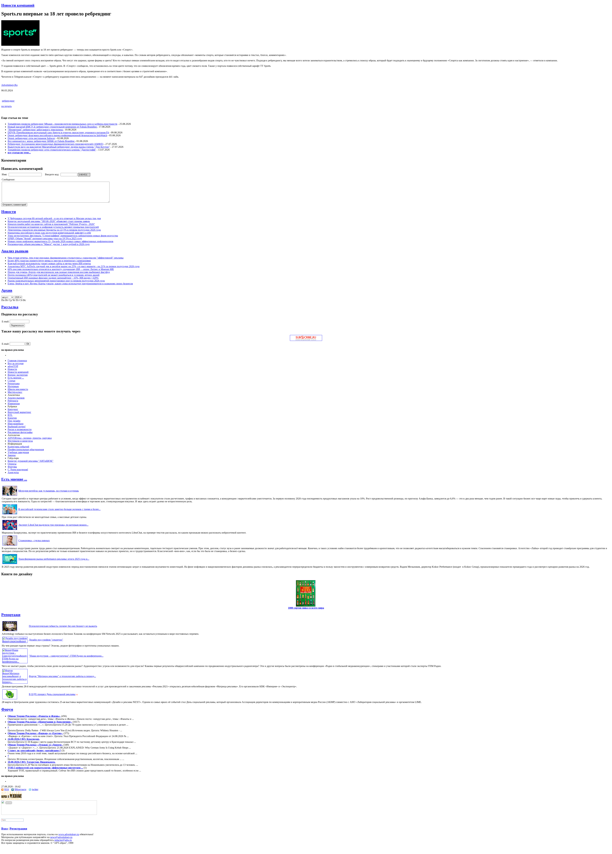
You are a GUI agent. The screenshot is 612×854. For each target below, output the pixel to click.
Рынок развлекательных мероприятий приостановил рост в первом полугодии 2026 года (56, 280)
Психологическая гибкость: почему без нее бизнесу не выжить (63, 626)
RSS (6, 789)
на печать (6, 106)
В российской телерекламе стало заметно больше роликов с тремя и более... (59, 509)
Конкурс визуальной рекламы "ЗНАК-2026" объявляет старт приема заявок (49, 221)
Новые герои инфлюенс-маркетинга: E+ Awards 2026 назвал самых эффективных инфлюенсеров (60, 241)
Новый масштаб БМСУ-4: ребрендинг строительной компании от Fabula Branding (52, 126)
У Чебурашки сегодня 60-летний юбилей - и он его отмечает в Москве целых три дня (54, 218)
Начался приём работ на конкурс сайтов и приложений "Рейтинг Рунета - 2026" (51, 224)
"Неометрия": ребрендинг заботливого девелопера (35, 129)
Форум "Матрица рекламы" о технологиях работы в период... (62, 676)
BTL (10, 415)
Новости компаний (17, 5)
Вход (4, 828)
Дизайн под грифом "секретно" (46, 639)
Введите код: (52, 174)
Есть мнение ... (16, 377)
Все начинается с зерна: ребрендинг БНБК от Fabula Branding (41, 141)
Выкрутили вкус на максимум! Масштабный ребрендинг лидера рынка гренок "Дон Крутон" (59, 146)
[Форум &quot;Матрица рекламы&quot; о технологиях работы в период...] (15, 682)
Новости (8, 212)
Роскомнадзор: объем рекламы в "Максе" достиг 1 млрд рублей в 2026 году (49, 244)
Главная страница (17, 360)
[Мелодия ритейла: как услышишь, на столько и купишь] (10, 495)
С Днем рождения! (18, 469)
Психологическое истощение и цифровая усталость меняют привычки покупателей (53, 227)
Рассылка (9, 307)
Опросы (12, 463)
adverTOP (13, 366)
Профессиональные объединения (26, 449)
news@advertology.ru (61, 837)
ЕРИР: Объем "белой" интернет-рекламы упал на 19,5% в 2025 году (45, 238)
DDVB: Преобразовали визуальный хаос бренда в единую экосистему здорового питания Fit (58, 132)
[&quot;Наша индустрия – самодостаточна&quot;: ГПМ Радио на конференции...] (15, 661)
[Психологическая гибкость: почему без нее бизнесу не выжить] (10, 631)
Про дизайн (14, 420)
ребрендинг (8, 100)
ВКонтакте (20, 789)
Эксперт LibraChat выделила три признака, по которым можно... (53, 524)
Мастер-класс (15, 392)
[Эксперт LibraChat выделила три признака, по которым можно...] (10, 529)
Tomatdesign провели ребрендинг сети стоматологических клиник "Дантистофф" (52, 149)
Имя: (5, 174)
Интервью (13, 386)
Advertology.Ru (9, 85)
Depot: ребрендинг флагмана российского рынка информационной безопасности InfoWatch (57, 135)
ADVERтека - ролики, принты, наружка (30, 438)
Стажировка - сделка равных (34, 540)
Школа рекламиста (18, 389)
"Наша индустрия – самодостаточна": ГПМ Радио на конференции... (66, 655)
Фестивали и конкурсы (20, 441)
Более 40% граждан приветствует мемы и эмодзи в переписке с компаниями (49, 260)
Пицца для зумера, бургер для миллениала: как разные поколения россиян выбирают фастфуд (59, 272)
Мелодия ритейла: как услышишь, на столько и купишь (48, 490)
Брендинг (13, 409)
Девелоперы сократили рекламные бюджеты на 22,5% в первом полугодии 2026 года (54, 230)
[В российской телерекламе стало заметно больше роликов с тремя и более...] (10, 514)
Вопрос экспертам (18, 375)
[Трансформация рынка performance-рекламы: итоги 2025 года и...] (10, 564)
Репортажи (14, 383)
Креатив (12, 418)
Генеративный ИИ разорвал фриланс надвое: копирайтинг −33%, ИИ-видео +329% (53, 277)
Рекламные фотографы (20, 432)
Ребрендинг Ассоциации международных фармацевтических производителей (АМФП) (55, 144)
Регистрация (18, 828)
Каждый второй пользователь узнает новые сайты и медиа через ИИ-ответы (49, 263)
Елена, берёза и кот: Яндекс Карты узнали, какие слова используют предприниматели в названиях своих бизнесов (70, 283)
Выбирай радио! (17, 426)
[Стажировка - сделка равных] (10, 545)
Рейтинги (13, 400)
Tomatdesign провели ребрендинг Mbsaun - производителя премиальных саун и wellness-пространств (62, 124)
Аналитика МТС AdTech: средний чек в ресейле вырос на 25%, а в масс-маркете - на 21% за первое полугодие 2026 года (73, 266)
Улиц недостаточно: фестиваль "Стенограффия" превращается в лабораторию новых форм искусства (63, 235)
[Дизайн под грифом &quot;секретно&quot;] (15, 641)
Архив (6, 290)
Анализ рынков (14, 251)
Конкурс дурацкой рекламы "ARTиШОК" (30, 461)
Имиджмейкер (15, 423)
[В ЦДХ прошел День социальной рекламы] (10, 699)
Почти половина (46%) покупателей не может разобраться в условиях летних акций (53, 275)
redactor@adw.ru (63, 840)
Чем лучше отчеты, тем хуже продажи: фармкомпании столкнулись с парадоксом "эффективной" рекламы (66, 257)
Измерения (14, 403)
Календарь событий (18, 446)
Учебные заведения (18, 452)
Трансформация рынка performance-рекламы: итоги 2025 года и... (53, 559)
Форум (7, 709)
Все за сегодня (15, 363)
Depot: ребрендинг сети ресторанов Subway (31, 138)
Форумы (12, 466)
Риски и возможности (20, 429)
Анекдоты (13, 472)
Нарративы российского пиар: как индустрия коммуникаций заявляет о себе (49, 232)
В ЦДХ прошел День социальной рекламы (52, 694)
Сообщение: (9, 179)
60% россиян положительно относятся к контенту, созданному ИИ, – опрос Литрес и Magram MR (61, 269)
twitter (35, 789)
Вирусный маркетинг (19, 412)
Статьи (11, 380)
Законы (12, 455)
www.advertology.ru (68, 834)
